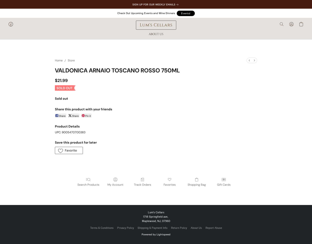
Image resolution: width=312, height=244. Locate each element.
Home (59, 60)
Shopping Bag (197, 185)
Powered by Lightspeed (156, 234)
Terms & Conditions (102, 228)
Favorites (170, 185)
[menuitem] (249, 60)
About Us (196, 228)
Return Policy (179, 228)
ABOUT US (156, 34)
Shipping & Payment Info (152, 228)
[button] (186, 13)
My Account (115, 185)
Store (71, 60)
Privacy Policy (125, 228)
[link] (156, 4)
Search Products (88, 185)
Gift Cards (224, 185)
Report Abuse (213, 228)
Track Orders (142, 185)
